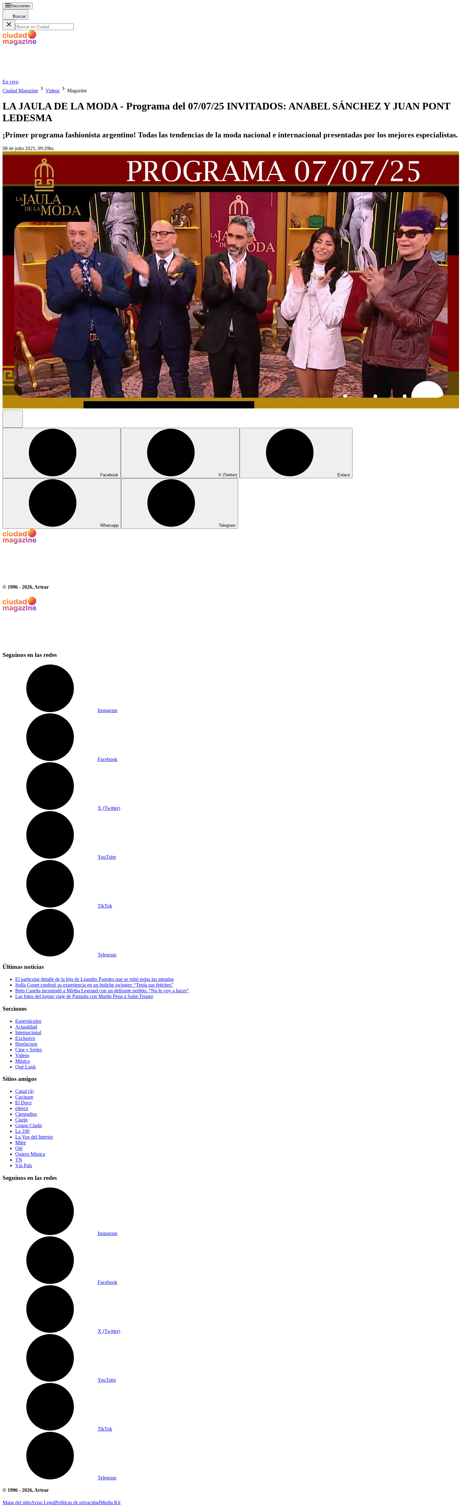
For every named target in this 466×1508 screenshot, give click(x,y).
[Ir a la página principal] (50, 76)
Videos (53, 90)
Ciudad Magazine (20, 90)
